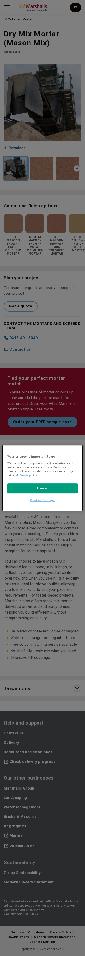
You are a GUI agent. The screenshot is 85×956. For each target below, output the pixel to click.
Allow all (42, 488)
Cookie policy (28, 475)
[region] (42, 478)
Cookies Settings (42, 500)
